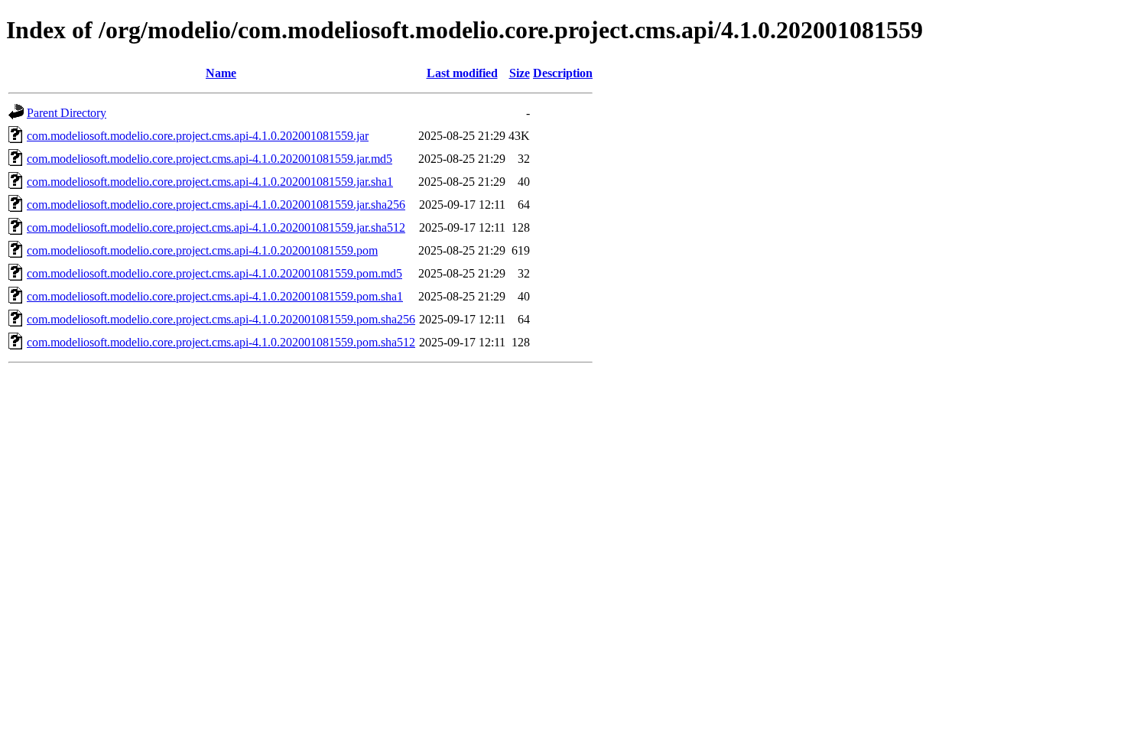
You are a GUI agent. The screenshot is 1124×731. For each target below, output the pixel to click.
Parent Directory (66, 112)
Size (519, 73)
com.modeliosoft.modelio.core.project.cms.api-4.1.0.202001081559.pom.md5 (214, 273)
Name (221, 73)
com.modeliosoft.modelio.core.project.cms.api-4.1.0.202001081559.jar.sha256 (216, 204)
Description (563, 73)
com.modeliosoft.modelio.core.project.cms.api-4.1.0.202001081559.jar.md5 (209, 158)
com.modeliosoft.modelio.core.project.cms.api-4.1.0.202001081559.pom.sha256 (221, 319)
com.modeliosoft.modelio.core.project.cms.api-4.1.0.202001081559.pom (202, 250)
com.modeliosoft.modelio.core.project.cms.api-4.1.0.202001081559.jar (198, 135)
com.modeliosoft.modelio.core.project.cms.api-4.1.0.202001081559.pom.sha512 (221, 342)
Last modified (462, 73)
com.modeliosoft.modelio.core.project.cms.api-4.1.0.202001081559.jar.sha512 (216, 227)
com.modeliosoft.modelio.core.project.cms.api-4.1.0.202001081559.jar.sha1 (210, 181)
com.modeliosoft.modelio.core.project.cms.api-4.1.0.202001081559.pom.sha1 (215, 296)
